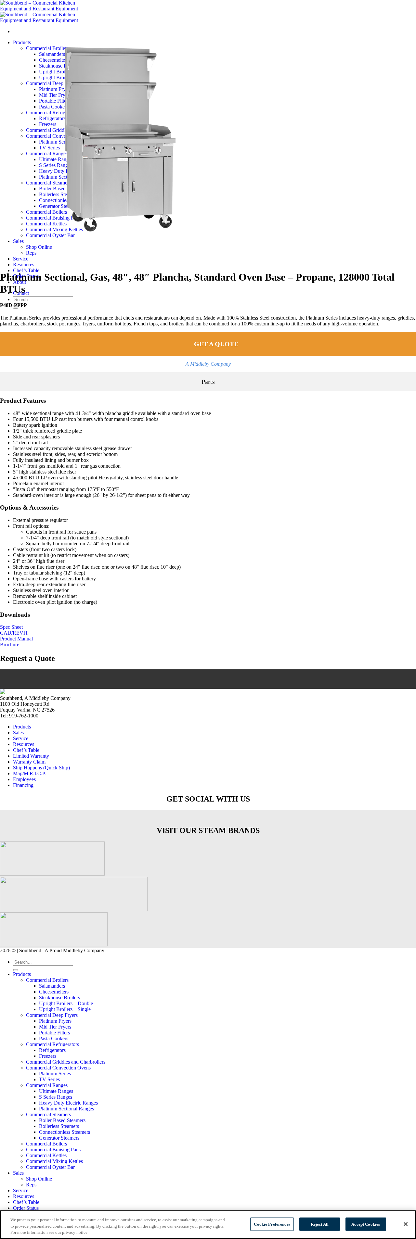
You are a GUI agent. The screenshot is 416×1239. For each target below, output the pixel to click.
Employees (24, 779)
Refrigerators (52, 1050)
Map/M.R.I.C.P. (29, 773)
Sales (18, 732)
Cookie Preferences (272, 1223)
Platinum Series (55, 1073)
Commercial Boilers (46, 1143)
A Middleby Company (208, 364)
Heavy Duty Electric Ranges (68, 1103)
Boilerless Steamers (59, 1126)
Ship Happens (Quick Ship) (41, 767)
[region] (208, 1224)
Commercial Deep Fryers (52, 1015)
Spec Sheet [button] (11, 627)
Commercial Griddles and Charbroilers (65, 1062)
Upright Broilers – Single (65, 1009)
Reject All (320, 1223)
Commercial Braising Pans (53, 1149)
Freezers (47, 1056)
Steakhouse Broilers (59, 997)
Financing (23, 785)
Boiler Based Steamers (62, 1120)
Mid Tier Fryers (55, 1027)
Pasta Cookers (53, 1038)
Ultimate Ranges (56, 1091)
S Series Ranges (55, 1097)
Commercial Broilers (47, 980)
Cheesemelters (54, 991)
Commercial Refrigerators (52, 1044)
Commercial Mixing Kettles (54, 1161)
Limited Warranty (31, 756)
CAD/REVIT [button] (14, 633)
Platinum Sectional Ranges (66, 1108)
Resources (23, 264)
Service (20, 738)
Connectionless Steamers (64, 1132)
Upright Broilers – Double (66, 1003)
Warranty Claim (29, 762)
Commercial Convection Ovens (58, 1067)
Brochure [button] (9, 644)
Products (22, 726)
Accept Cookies (365, 1223)
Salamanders (52, 986)
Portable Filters (54, 1032)
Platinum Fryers (55, 1021)
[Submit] (15, 970)
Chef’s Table (26, 270)
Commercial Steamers (48, 1114)
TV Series (49, 1079)
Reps (31, 1184)
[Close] (405, 1224)
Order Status (26, 1208)
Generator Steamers (59, 1138)
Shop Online (39, 1179)
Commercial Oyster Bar (50, 1167)
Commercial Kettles (46, 1155)
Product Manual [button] (16, 638)
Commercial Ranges (47, 1085)
